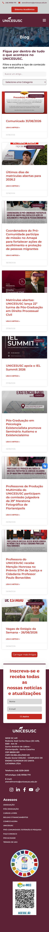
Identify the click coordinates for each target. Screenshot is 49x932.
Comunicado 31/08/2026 (23, 121)
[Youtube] (31, 789)
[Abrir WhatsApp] (42, 925)
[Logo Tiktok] (37, 789)
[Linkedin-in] (18, 789)
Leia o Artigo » (13, 127)
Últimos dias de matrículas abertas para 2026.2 (23, 175)
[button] (44, 20)
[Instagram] (11, 789)
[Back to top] (40, 913)
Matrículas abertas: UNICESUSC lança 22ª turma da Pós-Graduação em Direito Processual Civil (24, 307)
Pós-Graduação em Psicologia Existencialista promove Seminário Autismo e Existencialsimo (23, 428)
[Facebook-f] (24, 789)
